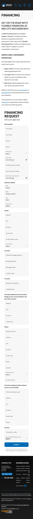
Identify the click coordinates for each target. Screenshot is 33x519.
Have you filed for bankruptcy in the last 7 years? (13, 437)
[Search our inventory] (15, 5)
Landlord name (10, 289)
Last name (9, 135)
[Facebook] (25, 486)
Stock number (9, 203)
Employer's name (11, 331)
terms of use (10, 500)
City (7, 221)
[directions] (24, 5)
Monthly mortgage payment (14, 255)
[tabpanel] (23, 474)
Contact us (4, 102)
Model (7, 191)
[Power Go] (16, 511)
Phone (8, 141)
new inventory (23, 90)
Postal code (9, 233)
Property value (10, 273)
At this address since (12, 239)
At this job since (10, 380)
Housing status (9, 244)
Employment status (10, 372)
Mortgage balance (11, 261)
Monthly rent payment (12, 283)
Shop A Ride (12, 508)
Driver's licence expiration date (12, 175)
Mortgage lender (11, 267)
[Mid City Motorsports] (6, 5)
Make (7, 185)
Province (8, 227)
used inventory (6, 92)
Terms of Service (21, 450)
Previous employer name (13, 392)
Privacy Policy (12, 450)
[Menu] (29, 5)
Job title (8, 368)
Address (8, 215)
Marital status (9, 151)
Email (8, 147)
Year (7, 197)
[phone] (20, 5)
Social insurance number (13, 165)
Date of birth (8, 157)
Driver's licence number (12, 171)
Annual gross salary (11, 432)
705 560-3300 (8, 478)
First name (9, 128)
